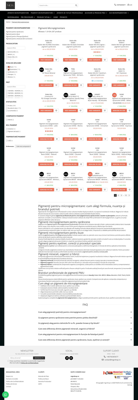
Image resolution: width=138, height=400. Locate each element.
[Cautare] (76, 5)
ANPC (40, 384)
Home (55, 17)
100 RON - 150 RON (14, 91)
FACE (119, 275)
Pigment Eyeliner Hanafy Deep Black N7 (73, 99)
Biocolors (114, 275)
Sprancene (13, 69)
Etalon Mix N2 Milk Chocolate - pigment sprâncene (49, 46)
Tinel (123, 275)
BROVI (10, 54)
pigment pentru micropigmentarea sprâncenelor (62, 224)
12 (126, 195)
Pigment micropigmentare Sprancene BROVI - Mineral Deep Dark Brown (121, 178)
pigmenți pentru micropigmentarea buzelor (58, 235)
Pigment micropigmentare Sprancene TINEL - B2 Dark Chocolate (73, 74)
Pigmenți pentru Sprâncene (15, 32)
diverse (10, 77)
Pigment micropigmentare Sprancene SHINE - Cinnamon (97, 125)
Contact (8, 386)
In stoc (10, 105)
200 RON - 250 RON (14, 96)
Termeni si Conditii (12, 379)
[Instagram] (71, 358)
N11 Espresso (121, 73)
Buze (11, 67)
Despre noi (9, 376)
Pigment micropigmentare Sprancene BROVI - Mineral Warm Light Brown (49, 178)
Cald (9, 140)
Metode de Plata (43, 376)
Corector (10, 129)
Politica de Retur (43, 379)
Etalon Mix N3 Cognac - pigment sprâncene (97, 46)
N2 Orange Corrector (48, 98)
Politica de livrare (11, 384)
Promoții (63, 17)
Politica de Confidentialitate (29, 363)
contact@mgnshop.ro (112, 360)
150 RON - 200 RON (14, 93)
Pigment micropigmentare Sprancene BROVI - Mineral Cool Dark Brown (97, 178)
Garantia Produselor (44, 381)
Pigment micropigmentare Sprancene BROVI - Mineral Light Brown (73, 178)
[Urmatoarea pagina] (129, 195)
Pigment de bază (13, 131)
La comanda (12, 111)
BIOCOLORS (12, 52)
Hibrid (10, 120)
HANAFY (73, 94)
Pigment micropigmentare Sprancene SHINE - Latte (48, 125)
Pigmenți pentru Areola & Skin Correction (19, 39)
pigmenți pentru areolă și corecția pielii (95, 252)
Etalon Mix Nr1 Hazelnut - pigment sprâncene (97, 74)
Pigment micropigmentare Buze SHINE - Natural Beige (121, 153)
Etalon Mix (11, 57)
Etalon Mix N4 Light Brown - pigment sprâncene (122, 46)
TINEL (73, 69)
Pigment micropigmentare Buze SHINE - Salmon (97, 153)
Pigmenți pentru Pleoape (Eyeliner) (17, 36)
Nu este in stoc (12, 108)
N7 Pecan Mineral (48, 73)
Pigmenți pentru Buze (13, 34)
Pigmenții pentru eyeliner (46, 246)
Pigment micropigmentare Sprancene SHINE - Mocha (73, 125)
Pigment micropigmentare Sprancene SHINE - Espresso (121, 125)
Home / (9, 22)
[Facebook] (67, 358)
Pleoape (10, 74)
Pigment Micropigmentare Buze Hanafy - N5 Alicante (97, 99)
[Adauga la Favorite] (56, 60)
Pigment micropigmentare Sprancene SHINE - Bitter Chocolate (121, 99)
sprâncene (11, 72)
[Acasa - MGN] (16, 5)
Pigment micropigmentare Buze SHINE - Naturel (48, 153)
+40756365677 (112, 357)
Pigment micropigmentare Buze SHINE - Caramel (73, 153)
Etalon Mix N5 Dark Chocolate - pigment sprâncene (73, 46)
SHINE (122, 94)
